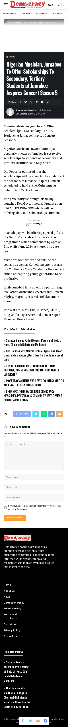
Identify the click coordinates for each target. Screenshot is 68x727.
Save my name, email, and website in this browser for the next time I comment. (34, 507)
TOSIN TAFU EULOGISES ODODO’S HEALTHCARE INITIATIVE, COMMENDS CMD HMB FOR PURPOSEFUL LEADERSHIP (31, 370)
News (12, 57)
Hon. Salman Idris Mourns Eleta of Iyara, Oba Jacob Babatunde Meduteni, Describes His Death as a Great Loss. (33, 355)
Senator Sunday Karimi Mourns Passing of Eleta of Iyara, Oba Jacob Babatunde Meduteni (33, 342)
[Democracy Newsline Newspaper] (28, 5)
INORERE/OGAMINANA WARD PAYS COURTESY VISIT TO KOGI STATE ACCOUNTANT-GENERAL (34, 383)
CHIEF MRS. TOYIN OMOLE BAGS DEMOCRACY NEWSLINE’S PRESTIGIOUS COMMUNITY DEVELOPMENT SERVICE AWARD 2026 (33, 395)
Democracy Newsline (26, 110)
